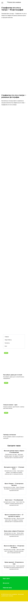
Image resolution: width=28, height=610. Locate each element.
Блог (6, 346)
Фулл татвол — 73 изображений (14, 500)
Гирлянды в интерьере (9, 434)
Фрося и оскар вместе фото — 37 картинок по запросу (14, 515)
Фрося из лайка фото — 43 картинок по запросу (14, 546)
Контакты (7, 343)
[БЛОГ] (14, 372)
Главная (7, 336)
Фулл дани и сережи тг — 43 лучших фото (14, 468)
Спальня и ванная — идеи (10, 404)
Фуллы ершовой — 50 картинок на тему (14, 563)
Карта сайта (6, 578)
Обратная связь (7, 587)
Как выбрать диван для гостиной (12, 374)
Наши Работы (8, 340)
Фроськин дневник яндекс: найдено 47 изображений (14, 451)
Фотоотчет (6, 583)
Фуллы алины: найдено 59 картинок (14, 531)
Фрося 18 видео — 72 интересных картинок (14, 484)
